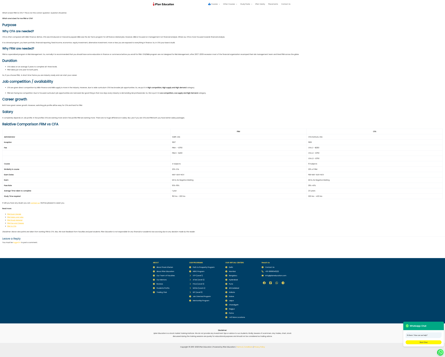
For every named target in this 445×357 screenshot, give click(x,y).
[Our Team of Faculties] (164, 275)
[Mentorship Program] (199, 300)
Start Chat (424, 342)
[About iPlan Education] (163, 271)
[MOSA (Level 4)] (197, 288)
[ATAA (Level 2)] (197, 279)
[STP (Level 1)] (196, 275)
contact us (35, 203)
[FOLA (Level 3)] (196, 283)
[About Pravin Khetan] (163, 267)
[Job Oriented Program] (200, 296)
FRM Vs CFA (11, 226)
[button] (264, 282)
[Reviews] (158, 283)
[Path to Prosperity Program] (202, 267)
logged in (17, 242)
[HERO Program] (196, 271)
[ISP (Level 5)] (196, 292)
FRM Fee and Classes (15, 223)
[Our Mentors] (160, 279)
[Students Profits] (161, 288)
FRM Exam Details (14, 214)
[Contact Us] (268, 267)
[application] (219, 4)
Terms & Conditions (245, 347)
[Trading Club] (160, 292)
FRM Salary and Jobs (15, 217)
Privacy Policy (259, 347)
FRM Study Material (14, 220)
